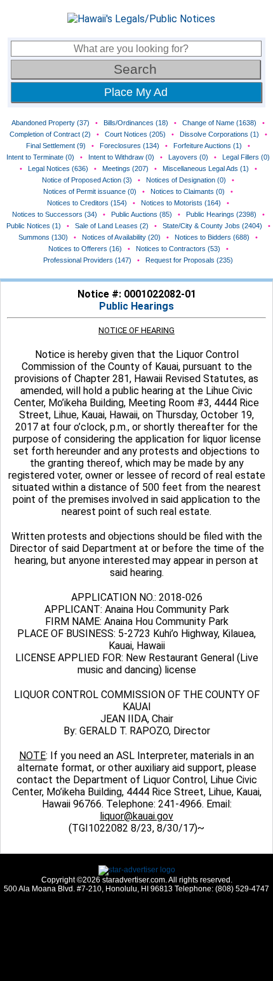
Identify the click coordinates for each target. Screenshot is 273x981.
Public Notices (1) (33, 226)
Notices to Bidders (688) (212, 237)
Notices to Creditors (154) (87, 203)
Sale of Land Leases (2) (112, 226)
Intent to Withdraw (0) (121, 157)
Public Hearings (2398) (221, 214)
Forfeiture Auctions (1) (207, 145)
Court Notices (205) (135, 134)
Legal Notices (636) (58, 168)
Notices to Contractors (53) (178, 248)
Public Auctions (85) (141, 214)
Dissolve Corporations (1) (219, 134)
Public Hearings (136, 306)
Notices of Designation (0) (186, 180)
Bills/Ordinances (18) (135, 123)
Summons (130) (43, 237)
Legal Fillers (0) (246, 157)
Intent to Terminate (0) (40, 157)
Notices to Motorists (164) (181, 203)
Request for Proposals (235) (189, 260)
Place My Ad (136, 92)
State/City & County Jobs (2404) (212, 226)
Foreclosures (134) (129, 145)
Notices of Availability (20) (121, 237)
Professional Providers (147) (87, 260)
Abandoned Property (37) (50, 123)
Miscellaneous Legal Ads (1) (206, 168)
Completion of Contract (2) (50, 134)
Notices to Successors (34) (54, 214)
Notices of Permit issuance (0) (89, 191)
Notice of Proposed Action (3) (87, 180)
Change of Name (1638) (219, 123)
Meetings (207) (125, 168)
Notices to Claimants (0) (187, 191)
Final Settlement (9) (56, 145)
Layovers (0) (188, 157)
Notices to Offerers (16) (85, 248)
